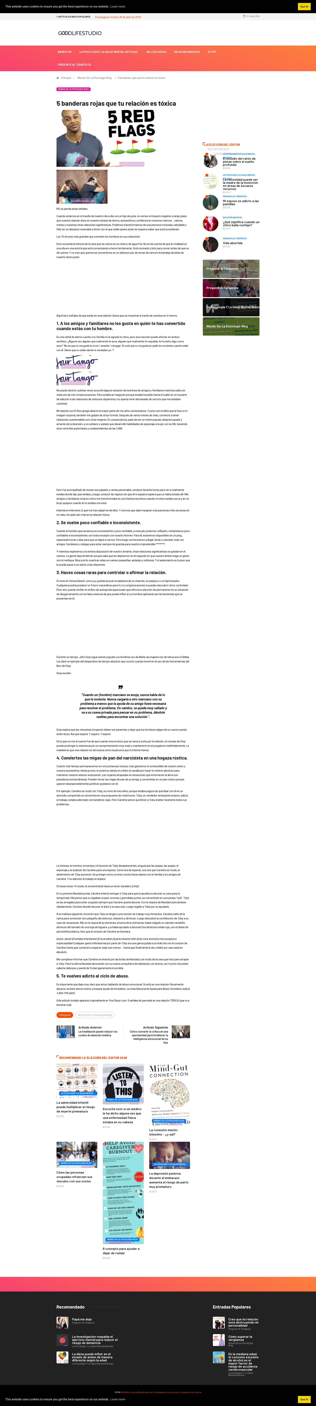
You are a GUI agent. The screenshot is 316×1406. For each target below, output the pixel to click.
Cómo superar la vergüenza (240, 1338)
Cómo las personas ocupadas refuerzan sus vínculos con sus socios (74, 1176)
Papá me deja (82, 1319)
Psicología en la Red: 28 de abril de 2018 (118, 17)
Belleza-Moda (156, 51)
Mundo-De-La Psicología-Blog (95, 77)
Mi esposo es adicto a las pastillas (241, 202)
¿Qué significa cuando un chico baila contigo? (241, 223)
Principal (66, 77)
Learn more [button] (117, 1399)
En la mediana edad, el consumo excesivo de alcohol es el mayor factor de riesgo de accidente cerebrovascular (243, 1361)
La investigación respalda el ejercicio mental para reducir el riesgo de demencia (95, 1339)
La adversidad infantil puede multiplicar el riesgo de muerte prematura (76, 1106)
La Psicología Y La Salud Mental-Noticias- (109, 51)
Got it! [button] (304, 1399)
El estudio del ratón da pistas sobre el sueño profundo (239, 161)
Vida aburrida (232, 243)
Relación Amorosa (187, 51)
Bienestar (65, 51)
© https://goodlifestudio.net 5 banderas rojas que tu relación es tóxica (161, 1392)
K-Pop (212, 51)
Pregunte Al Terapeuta (74, 64)
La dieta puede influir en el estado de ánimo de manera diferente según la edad (92, 1357)
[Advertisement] (123, 287)
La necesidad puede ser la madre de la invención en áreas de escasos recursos (240, 184)
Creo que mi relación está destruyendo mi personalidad (243, 1322)
